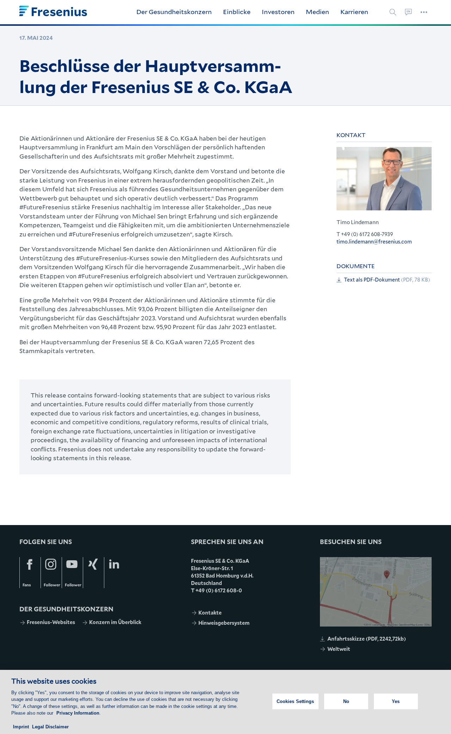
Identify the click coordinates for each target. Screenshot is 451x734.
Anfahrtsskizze (366, 638)
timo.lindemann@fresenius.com (374, 241)
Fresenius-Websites (51, 622)
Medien (317, 11)
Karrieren (354, 11)
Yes (396, 701)
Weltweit (338, 649)
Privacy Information (77, 713)
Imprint (21, 726)
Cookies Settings (295, 701)
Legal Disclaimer (50, 726)
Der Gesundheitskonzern (174, 11)
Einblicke (237, 11)
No (346, 701)
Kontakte (210, 612)
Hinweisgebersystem (223, 622)
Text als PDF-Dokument (387, 279)
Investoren (278, 11)
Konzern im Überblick (115, 622)
